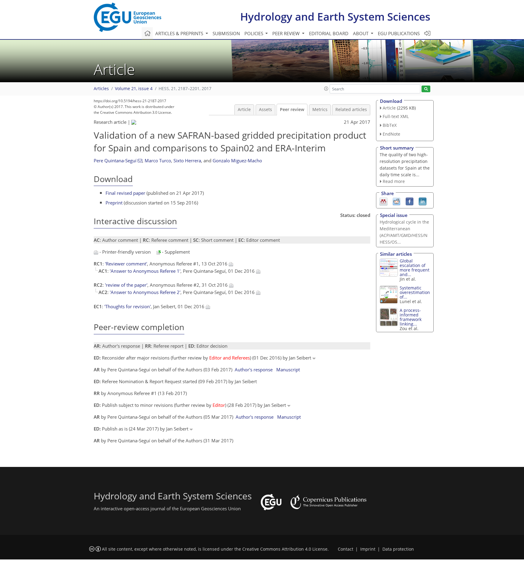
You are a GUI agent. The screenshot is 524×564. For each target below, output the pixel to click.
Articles (101, 88)
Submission (226, 33)
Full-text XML (396, 116)
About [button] (361, 33)
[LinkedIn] (422, 201)
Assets (265, 109)
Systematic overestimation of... (415, 292)
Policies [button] (254, 33)
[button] (326, 88)
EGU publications (399, 33)
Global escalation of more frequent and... (414, 267)
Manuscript (288, 369)
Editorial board (328, 33)
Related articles (351, 109)
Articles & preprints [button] (179, 33)
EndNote (391, 134)
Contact (345, 549)
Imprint (367, 549)
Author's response (254, 369)
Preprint (114, 203)
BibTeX (390, 125)
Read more (394, 181)
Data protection (398, 549)
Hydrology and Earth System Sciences (335, 16)
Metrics (320, 109)
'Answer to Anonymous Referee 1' (145, 271)
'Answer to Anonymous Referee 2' (145, 292)
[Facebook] (409, 201)
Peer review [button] (286, 33)
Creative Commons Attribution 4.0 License (285, 549)
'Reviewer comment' (126, 264)
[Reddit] (396, 201)
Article (244, 109)
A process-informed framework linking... (411, 317)
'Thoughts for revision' (127, 306)
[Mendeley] (383, 201)
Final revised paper (125, 193)
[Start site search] (426, 89)
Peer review (292, 109)
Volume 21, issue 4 (134, 88)
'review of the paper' (126, 285)
